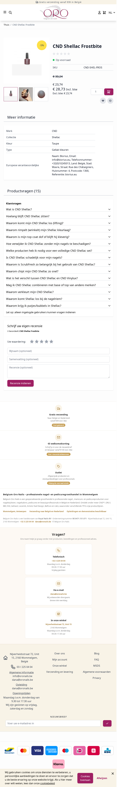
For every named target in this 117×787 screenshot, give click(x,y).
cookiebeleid (47, 783)
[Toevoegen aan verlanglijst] (103, 101)
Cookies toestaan (85, 778)
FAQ (96, 659)
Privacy (97, 678)
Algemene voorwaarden (97, 671)
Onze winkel (60, 665)
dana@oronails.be (43, 521)
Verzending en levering (59, 671)
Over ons (59, 653)
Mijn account (59, 659)
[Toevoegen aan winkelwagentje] (108, 91)
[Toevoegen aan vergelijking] (110, 101)
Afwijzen (102, 778)
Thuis (6, 24)
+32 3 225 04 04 (27, 521)
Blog (96, 653)
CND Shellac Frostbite (23, 24)
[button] (62, 54)
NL (110, 12)
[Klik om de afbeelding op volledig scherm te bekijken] (27, 60)
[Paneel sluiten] (112, 773)
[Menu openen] (5, 12)
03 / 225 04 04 (24, 667)
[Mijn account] (99, 12)
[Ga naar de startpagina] (54, 12)
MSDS (96, 665)
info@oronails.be (22, 676)
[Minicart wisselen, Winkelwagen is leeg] (104, 12)
